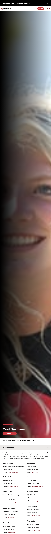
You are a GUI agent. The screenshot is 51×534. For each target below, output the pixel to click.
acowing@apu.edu (12, 502)
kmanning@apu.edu (37, 472)
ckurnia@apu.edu (12, 532)
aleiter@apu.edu (36, 530)
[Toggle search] (45, 8)
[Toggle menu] (49, 8)
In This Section (8, 447)
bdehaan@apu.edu (36, 501)
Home (4, 440)
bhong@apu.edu (36, 515)
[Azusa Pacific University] (6, 9)
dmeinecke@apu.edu (13, 472)
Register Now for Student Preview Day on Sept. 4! (16, 3)
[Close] (47, 3)
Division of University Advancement (16, 440)
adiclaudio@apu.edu (13, 517)
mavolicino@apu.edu (13, 486)
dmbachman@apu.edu (37, 486)
